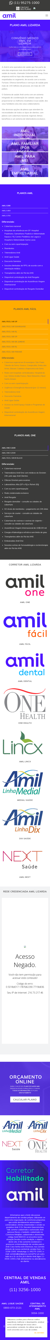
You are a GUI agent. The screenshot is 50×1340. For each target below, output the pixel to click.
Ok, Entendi (39, 1333)
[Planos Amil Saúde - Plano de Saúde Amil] (14, 15)
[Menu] (46, 15)
